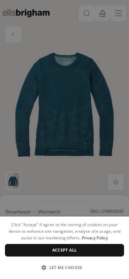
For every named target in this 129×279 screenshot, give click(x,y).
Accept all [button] (64, 250)
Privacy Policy (95, 238)
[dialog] (64, 248)
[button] (64, 267)
